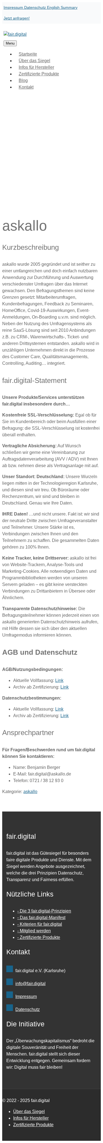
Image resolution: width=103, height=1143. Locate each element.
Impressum (14, 7)
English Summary (62, 7)
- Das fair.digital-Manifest (41, 917)
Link (59, 680)
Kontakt (26, 87)
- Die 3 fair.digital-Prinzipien (44, 911)
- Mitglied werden (34, 930)
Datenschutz (35, 7)
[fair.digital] (15, 34)
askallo (30, 791)
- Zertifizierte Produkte (38, 937)
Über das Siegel (29, 1111)
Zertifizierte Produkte (39, 74)
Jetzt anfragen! (17, 18)
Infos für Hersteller (31, 1118)
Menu (10, 43)
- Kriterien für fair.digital (39, 924)
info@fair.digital (30, 983)
